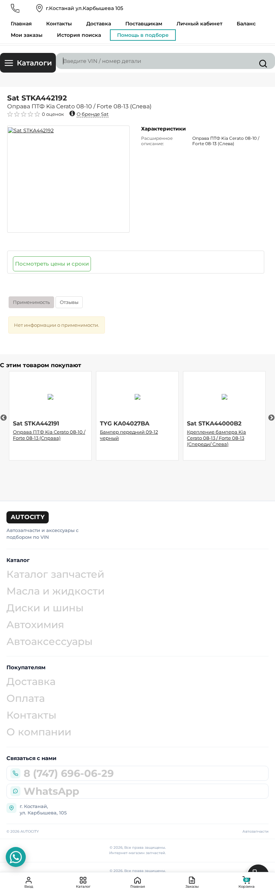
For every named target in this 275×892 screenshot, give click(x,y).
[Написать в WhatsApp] (16, 857)
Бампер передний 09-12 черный (129, 435)
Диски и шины (45, 608)
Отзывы (69, 302)
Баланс (246, 23)
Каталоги (34, 63)
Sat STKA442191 (36, 423)
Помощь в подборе (143, 35)
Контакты (59, 23)
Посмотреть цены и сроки (52, 263)
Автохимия (35, 625)
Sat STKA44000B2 (214, 423)
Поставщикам (143, 23)
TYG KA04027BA (124, 423)
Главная (21, 23)
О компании (38, 732)
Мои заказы (27, 35)
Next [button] (271, 418)
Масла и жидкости (55, 591)
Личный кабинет (199, 23)
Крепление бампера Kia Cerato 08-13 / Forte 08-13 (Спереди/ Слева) (216, 438)
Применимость (31, 302)
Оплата (25, 698)
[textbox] (165, 61)
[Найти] (263, 63)
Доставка (98, 23)
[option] (68, 179)
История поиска (79, 35)
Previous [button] (3, 418)
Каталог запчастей (55, 574)
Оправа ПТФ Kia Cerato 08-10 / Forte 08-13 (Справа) (49, 435)
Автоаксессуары (49, 641)
